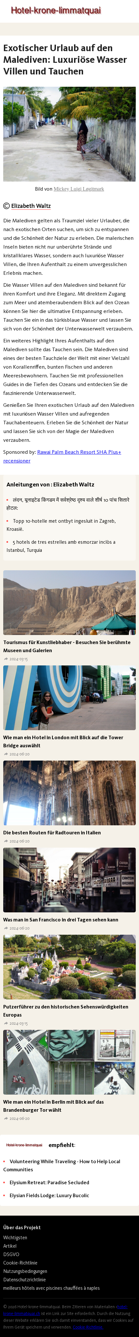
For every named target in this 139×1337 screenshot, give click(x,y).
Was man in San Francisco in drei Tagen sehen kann (60, 920)
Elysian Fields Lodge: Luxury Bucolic (49, 1195)
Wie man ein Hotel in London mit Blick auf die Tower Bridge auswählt (63, 741)
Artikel (9, 1246)
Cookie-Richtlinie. (88, 1327)
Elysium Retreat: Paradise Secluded (49, 1182)
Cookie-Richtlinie (20, 1263)
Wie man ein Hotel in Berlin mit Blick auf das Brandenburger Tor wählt (53, 1106)
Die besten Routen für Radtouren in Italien (52, 833)
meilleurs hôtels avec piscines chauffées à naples (51, 1288)
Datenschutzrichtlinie (24, 1280)
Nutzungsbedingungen (25, 1271)
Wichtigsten (15, 1238)
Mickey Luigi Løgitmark (79, 189)
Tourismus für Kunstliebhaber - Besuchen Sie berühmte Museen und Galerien (67, 646)
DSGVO (11, 1254)
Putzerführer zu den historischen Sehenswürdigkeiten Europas (65, 1011)
